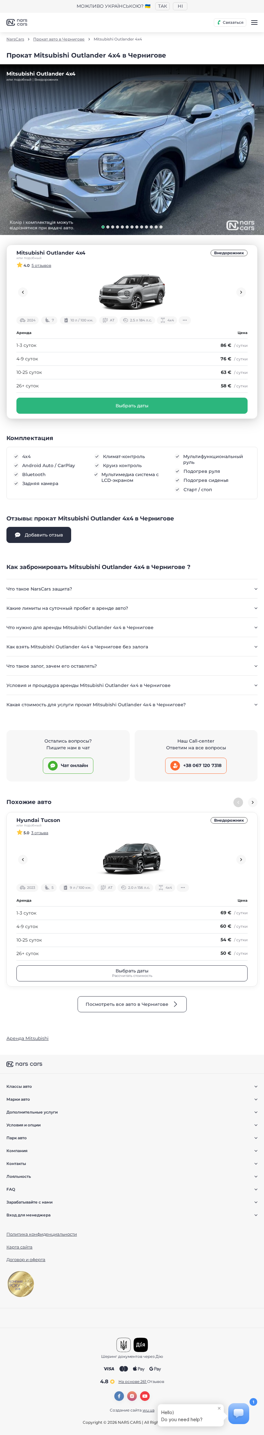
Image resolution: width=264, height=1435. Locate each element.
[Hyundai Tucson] (132, 859)
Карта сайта (19, 1247)
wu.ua (149, 1410)
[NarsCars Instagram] (132, 1396)
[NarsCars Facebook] (119, 1396)
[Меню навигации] (254, 22)
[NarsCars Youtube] (145, 1396)
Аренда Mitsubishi (27, 1038)
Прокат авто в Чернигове (59, 39)
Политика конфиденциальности (41, 1234)
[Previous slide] (23, 292)
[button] (103, 227)
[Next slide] (241, 292)
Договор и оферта (25, 1259)
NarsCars (15, 39)
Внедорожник (229, 252)
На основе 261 (141, 1381)
